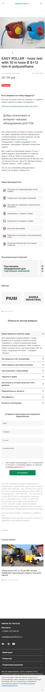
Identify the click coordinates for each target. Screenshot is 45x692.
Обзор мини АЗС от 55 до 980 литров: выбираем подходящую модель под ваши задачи (21, 572)
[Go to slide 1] (12, 52)
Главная (5, 530)
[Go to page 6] (9, 311)
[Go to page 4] (6, 311)
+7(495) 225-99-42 (10, 631)
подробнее (25, 142)
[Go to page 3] (5, 311)
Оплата (5, 353)
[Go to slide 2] (14, 52)
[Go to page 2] (3, 311)
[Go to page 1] (2, 311)
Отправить (22, 472)
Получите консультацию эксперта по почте (20, 106)
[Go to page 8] (12, 311)
